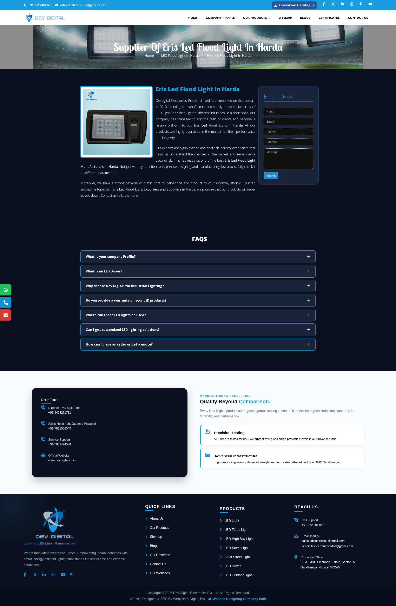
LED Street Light (236, 548)
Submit (271, 175)
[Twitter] (36, 575)
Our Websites (160, 573)
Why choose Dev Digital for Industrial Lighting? (125, 286)
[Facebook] (27, 575)
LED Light (231, 520)
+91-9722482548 (39, 5)
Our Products (255, 17)
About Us (157, 518)
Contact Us (358, 17)
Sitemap (285, 17)
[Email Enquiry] (5, 315)
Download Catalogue (297, 5)
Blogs (305, 17)
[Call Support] (5, 302)
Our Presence (160, 555)
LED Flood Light (236, 529)
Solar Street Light (237, 557)
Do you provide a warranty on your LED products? (126, 300)
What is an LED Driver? (104, 271)
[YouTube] (64, 575)
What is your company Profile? (111, 256)
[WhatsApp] (5, 290)
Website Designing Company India (240, 599)
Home (193, 17)
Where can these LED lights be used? (116, 315)
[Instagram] (55, 575)
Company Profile (220, 17)
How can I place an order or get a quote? (119, 344)
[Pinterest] (73, 575)
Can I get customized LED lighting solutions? (123, 329)
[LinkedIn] (45, 575)
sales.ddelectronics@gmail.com (82, 5)
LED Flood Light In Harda (180, 55)
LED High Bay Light (238, 539)
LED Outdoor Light (238, 575)
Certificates (329, 17)
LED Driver (232, 566)
